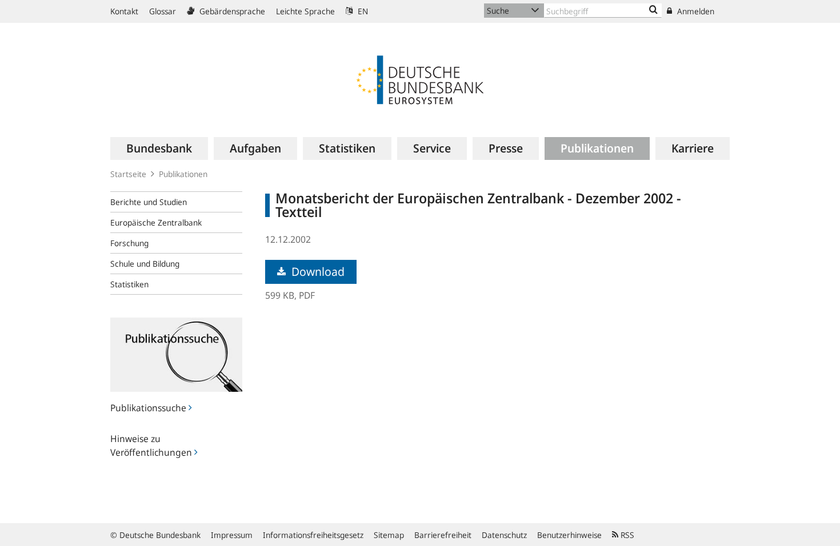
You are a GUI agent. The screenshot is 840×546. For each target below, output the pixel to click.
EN (361, 11)
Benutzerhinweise (569, 534)
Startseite (128, 173)
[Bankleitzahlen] (653, 10)
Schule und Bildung (144, 263)
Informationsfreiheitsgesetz (313, 534)
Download (317, 271)
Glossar (162, 11)
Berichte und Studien (148, 201)
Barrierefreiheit (442, 534)
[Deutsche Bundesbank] (420, 79)
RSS (626, 534)
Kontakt (124, 11)
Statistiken (129, 284)
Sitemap (389, 534)
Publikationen (183, 173)
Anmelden (694, 11)
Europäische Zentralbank (156, 222)
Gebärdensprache (231, 11)
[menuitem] (159, 148)
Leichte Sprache (305, 11)
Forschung (129, 243)
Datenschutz (504, 534)
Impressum (232, 534)
